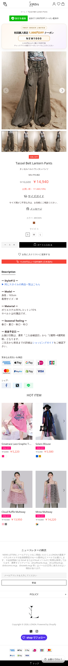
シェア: (5, 380)
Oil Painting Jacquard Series (50, 443)
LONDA (34, 4)
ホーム (23, 12)
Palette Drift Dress (11, 443)
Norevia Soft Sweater (13, 511)
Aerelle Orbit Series (46, 511)
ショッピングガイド (43, 342)
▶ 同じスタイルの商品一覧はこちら (21, 284)
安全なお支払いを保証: (12, 357)
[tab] (8, 272)
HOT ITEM (34, 395)
